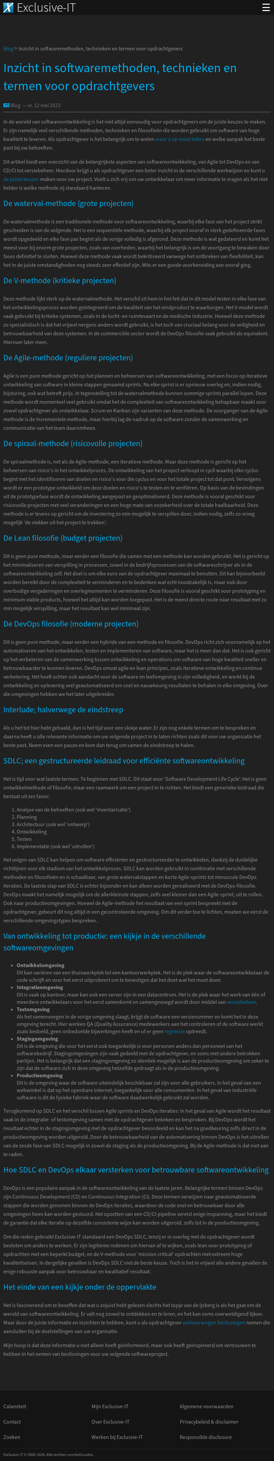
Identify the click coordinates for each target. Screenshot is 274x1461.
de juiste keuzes (21, 179)
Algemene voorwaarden (207, 1406)
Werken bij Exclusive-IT (117, 1437)
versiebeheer (241, 1002)
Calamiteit (14, 1406)
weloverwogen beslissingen (214, 1322)
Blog (8, 48)
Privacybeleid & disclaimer (209, 1422)
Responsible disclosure (206, 1437)
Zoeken (11, 1437)
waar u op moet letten (179, 139)
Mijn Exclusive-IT (110, 1406)
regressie (174, 1031)
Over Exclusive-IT (111, 1422)
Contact (12, 1422)
